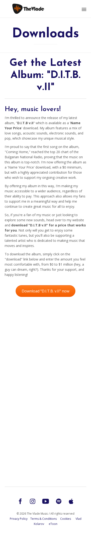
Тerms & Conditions (43, 519)
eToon (53, 524)
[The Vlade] (28, 9)
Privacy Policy (19, 519)
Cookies (65, 519)
